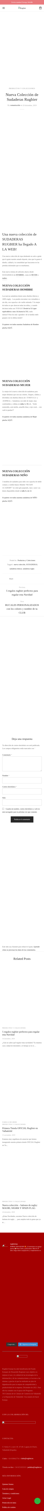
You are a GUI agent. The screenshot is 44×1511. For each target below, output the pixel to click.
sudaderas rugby (28, 569)
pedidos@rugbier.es (35, 1467)
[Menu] (3, 8)
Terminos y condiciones (10, 1493)
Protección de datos (9, 1503)
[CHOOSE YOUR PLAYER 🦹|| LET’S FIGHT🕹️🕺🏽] (22, 1300)
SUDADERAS (31, 564)
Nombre (5, 776)
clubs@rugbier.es (27, 1458)
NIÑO (4, 278)
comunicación (15, 105)
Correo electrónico (9, 787)
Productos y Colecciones (22, 88)
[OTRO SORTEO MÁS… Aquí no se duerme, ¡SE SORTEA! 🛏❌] (22, 1269)
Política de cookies (9, 1507)
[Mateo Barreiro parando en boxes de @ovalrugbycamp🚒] (22, 1318)
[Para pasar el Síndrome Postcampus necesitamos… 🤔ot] (22, 1291)
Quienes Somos (7, 1484)
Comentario (7, 755)
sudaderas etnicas (16, 569)
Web (4, 798)
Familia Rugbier (9, 1122)
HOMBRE (20, 275)
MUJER (34, 275)
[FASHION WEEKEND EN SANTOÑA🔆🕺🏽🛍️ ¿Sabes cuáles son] (22, 1307)
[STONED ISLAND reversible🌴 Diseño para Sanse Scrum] (22, 1333)
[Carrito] (40, 8)
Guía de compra (8, 1489)
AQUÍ (9, 328)
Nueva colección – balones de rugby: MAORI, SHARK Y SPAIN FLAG (20, 1206)
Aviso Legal (6, 1498)
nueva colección (19, 564)
